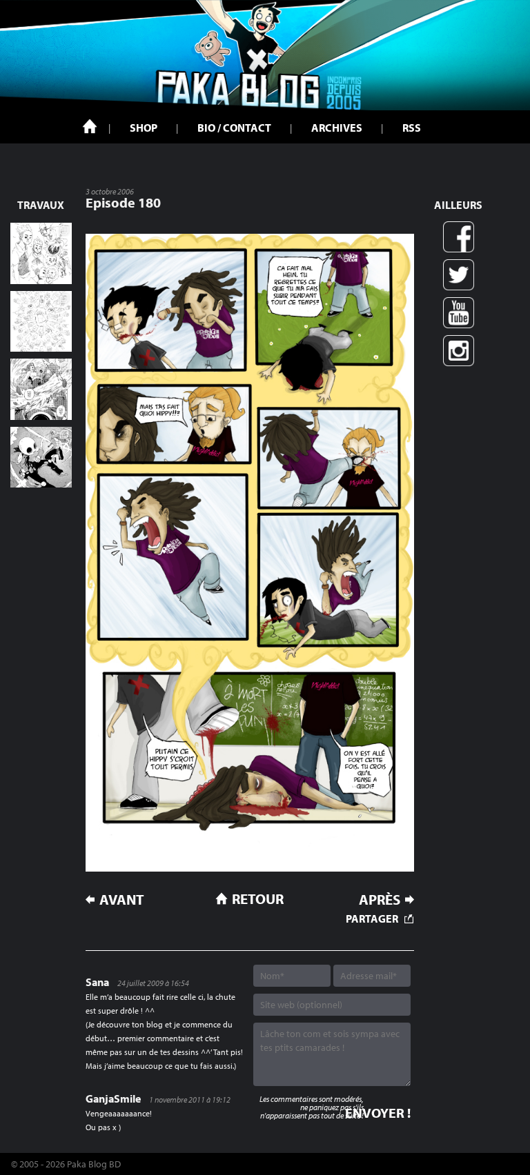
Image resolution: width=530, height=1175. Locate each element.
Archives (336, 127)
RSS (411, 127)
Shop (143, 127)
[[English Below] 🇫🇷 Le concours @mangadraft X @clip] (41, 389)
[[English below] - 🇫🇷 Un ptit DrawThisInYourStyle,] (41, 457)
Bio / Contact (234, 127)
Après (379, 899)
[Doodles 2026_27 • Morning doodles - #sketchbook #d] (41, 253)
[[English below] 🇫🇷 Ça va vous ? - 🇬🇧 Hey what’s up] (41, 321)
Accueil (90, 126)
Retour (258, 898)
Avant (121, 899)
